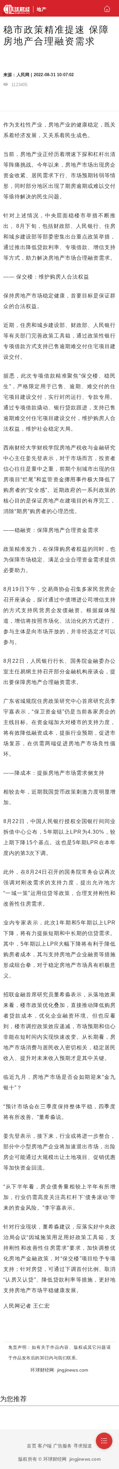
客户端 (45, 1445)
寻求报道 (82, 1445)
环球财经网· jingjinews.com (59, 1370)
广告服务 (62, 1445)
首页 (31, 1445)
